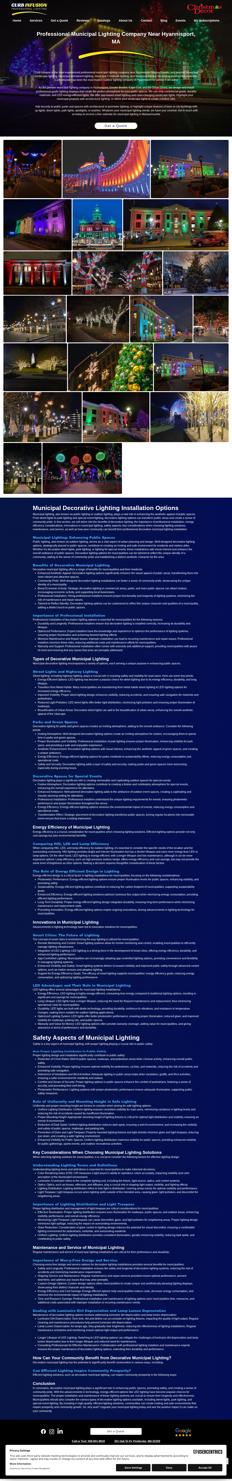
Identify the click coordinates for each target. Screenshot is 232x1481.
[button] (36, 20)
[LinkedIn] (60, 1431)
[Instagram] (51, 1431)
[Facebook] (43, 1431)
